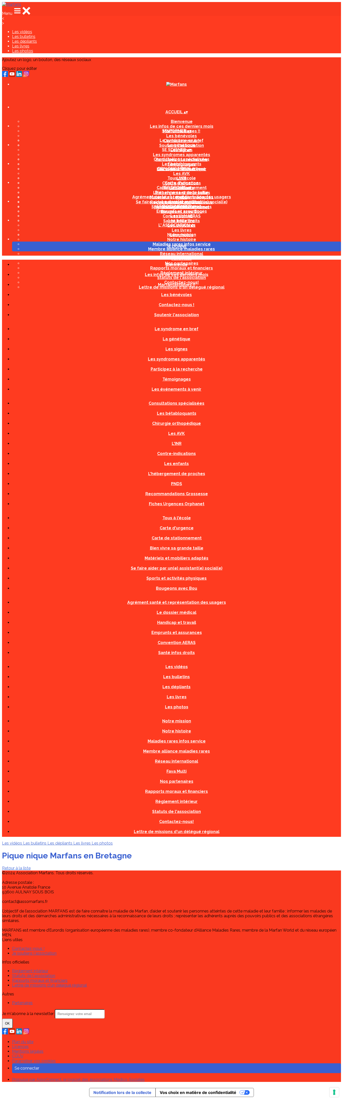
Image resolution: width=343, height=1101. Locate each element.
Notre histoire (181, 239)
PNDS (176, 483)
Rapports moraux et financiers (176, 791)
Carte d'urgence (182, 182)
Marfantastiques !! (176, 284)
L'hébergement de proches (176, 473)
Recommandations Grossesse (176, 493)
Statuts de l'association (176, 811)
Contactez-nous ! (176, 304)
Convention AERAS (177, 642)
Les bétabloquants (181, 164)
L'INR (177, 443)
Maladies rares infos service (177, 741)
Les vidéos (22, 31)
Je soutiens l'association (34, 953)
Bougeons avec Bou (176, 588)
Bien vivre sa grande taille (181, 192)
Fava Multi (182, 258)
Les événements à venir (176, 389)
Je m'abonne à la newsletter (28, 1013)
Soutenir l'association (176, 314)
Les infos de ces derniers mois (181, 126)
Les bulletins (23, 36)
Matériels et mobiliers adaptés (176, 558)
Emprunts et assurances (181, 211)
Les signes (176, 349)
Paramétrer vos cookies (34, 1061)
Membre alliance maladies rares (181, 249)
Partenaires (22, 1002)
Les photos (22, 51)
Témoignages (176, 379)
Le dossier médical (181, 201)
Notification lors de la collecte (122, 1092)
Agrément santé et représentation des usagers (181, 197)
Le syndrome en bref (181, 140)
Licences (20, 1046)
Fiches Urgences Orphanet (176, 503)
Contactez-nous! (176, 821)
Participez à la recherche (177, 369)
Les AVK (181, 173)
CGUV (17, 1056)
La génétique (181, 145)
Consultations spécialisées (181, 159)
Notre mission (181, 234)
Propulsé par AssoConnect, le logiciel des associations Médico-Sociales (78, 1079)
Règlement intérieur (176, 801)
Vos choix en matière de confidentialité (198, 1092)
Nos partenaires (176, 781)
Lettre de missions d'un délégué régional (176, 831)
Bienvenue (182, 121)
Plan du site (22, 1041)
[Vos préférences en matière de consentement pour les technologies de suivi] (334, 1092)
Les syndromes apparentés (181, 154)
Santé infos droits (176, 652)
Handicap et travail (176, 622)
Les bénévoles (181, 135)
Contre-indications (176, 453)
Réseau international (181, 253)
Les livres (20, 46)
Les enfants (176, 463)
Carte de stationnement (177, 538)
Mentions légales (27, 1051)
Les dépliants (24, 41)
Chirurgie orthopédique (176, 423)
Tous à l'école (181, 178)
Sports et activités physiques (176, 578)
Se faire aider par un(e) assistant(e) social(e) (176, 568)
